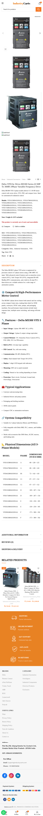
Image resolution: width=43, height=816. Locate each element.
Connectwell (6, 697)
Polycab (4, 704)
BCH (3, 693)
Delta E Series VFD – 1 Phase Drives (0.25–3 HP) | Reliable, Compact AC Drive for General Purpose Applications (11, 595)
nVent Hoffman (7, 682)
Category (27, 671)
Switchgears (26, 678)
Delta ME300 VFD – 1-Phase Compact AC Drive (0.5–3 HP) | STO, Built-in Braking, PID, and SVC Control (31, 590)
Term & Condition (8, 729)
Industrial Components (30, 682)
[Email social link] (10, 256)
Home (4, 179)
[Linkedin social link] (13, 256)
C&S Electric (6, 701)
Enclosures (26, 690)
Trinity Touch (6, 686)
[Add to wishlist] (18, 568)
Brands (5, 671)
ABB (3, 690)
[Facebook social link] (8, 256)
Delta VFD (8, 252)
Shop (3, 714)
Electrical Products (28, 686)
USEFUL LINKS (7, 710)
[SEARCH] (38, 9)
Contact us (5, 736)
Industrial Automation (14, 179)
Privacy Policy (6, 718)
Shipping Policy (7, 725)
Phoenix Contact (7, 678)
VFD (28, 179)
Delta (24, 179)
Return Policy (6, 722)
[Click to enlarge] (5, 49)
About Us (5, 733)
